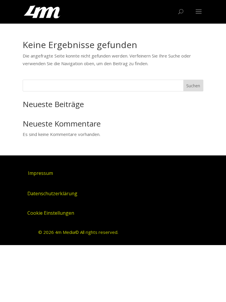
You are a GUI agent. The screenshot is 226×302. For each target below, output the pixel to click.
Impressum (40, 173)
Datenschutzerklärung (52, 193)
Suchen (193, 85)
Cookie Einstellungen (50, 213)
